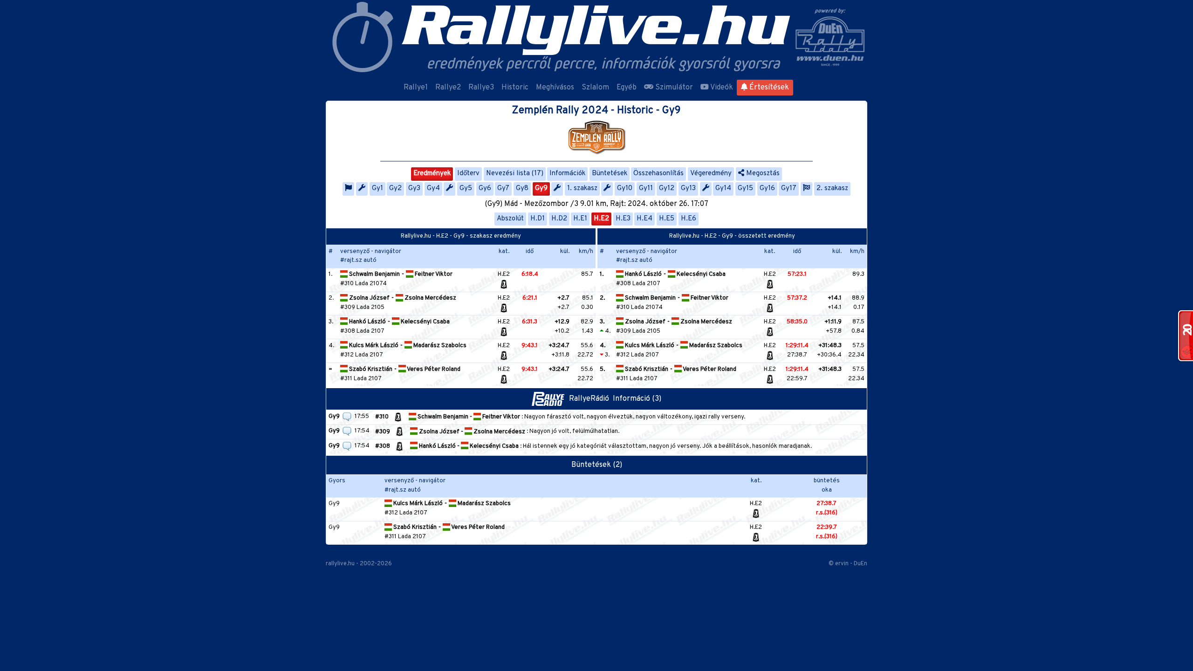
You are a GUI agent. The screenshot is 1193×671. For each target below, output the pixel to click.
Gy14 (723, 188)
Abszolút (510, 218)
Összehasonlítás (658, 173)
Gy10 (624, 188)
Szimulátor (673, 87)
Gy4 (433, 188)
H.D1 (537, 218)
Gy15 (745, 188)
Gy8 (522, 188)
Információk (567, 173)
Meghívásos (555, 87)
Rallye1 (416, 87)
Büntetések (609, 173)
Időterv (468, 173)
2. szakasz (832, 188)
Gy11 (646, 188)
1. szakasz (582, 188)
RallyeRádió (591, 399)
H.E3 (623, 218)
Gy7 (503, 188)
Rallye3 (481, 87)
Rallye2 (448, 87)
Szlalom (595, 87)
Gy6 (485, 188)
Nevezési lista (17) (514, 173)
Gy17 (788, 188)
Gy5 (465, 188)
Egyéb (627, 87)
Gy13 (688, 188)
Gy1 (377, 188)
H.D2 (559, 218)
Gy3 (414, 188)
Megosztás (762, 173)
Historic (514, 87)
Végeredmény (711, 173)
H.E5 (666, 218)
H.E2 (601, 218)
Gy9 (541, 188)
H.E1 (580, 218)
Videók (721, 87)
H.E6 (688, 218)
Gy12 (666, 188)
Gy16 (767, 188)
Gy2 (395, 188)
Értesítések (768, 87)
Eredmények (432, 173)
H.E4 (644, 218)
